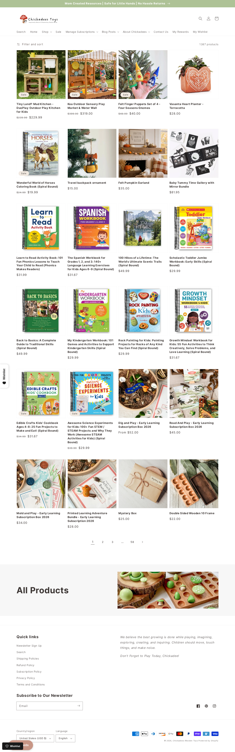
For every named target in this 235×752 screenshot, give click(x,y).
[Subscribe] (79, 706)
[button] (46, 32)
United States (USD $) (32, 738)
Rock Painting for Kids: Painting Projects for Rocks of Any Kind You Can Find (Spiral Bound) (141, 344)
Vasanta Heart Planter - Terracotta (186, 106)
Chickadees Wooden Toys (185, 740)
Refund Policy (26, 665)
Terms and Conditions (31, 684)
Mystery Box (127, 513)
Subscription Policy (29, 671)
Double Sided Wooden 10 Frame (192, 513)
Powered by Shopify (208, 740)
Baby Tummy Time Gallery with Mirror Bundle (191, 184)
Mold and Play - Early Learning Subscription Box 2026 (38, 515)
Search (21, 652)
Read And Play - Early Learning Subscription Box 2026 (191, 425)
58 (132, 541)
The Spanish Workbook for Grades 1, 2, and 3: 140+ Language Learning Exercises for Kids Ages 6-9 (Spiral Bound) (91, 263)
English (63, 738)
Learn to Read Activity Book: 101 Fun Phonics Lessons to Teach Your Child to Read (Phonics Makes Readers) (40, 263)
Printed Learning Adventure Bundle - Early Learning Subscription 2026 (87, 517)
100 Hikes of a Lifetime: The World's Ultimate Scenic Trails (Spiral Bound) (140, 261)
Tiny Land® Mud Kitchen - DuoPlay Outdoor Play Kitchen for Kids (38, 107)
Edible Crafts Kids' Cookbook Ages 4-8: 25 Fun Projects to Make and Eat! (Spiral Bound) (37, 426)
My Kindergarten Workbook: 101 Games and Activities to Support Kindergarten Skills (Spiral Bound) (91, 346)
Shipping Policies (28, 658)
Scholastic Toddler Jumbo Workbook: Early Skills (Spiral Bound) (190, 261)
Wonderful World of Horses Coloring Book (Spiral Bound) (37, 184)
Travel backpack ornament (87, 182)
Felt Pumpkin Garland (133, 182)
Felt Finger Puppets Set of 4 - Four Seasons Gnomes (139, 106)
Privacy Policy (26, 678)
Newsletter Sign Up (29, 645)
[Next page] (142, 542)
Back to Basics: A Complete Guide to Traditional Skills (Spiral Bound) (36, 344)
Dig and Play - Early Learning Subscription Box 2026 (139, 425)
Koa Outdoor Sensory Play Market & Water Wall (86, 106)
